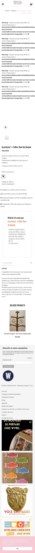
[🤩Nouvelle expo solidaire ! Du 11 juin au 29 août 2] (17, 500)
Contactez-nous (7, 418)
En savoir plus (13, 243)
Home (7, 10)
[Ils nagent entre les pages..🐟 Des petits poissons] (17, 468)
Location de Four (7, 412)
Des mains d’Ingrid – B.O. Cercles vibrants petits (17, 334)
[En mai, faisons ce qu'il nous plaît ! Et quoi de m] (17, 533)
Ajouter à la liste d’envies (3, 176)
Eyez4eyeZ (10, 184)
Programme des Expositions (11, 394)
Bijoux (14, 10)
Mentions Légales (23, 385)
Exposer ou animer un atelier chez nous (15, 409)
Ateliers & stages (7, 406)
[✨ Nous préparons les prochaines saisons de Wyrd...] (17, 435)
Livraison (7, 263)
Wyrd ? (4, 415)
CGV (31, 385)
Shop (3, 400)
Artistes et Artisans (8, 397)
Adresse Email (7, 360)
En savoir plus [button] (10, 544)
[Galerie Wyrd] (17, 2)
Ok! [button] (17, 548)
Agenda (4, 403)
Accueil (4, 391)
